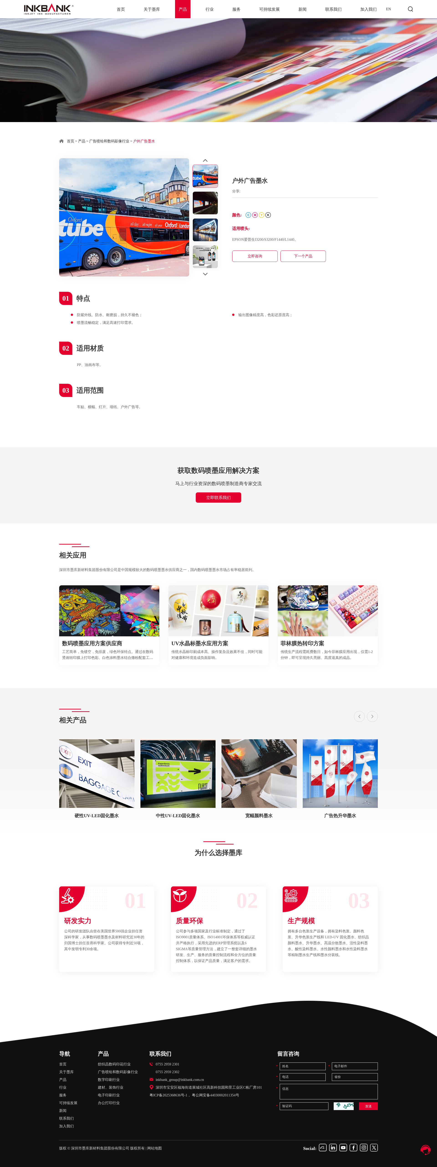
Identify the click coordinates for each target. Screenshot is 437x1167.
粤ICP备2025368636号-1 (168, 1095)
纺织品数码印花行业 (114, 1064)
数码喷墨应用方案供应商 (92, 643)
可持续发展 (269, 9)
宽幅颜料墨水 (259, 815)
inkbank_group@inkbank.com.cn (180, 1080)
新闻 (302, 9)
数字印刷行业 (109, 1080)
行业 (210, 9)
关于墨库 (152, 9)
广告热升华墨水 (340, 815)
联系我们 (333, 9)
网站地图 (154, 1148)
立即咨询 (255, 256)
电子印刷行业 (109, 1095)
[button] (359, 716)
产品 (183, 9)
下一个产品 (303, 256)
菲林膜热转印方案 (302, 643)
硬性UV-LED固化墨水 (97, 815)
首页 (121, 9)
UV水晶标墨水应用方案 (199, 643)
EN (388, 9)
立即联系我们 (218, 497)
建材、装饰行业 (110, 1087)
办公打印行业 (109, 1103)
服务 (236, 9)
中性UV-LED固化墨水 (178, 815)
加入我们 (368, 9)
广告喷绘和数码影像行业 (109, 141)
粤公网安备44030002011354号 (215, 1095)
